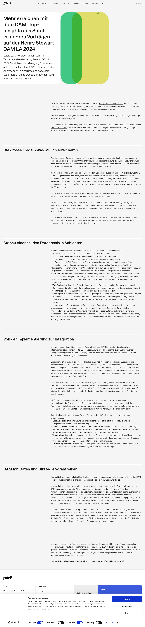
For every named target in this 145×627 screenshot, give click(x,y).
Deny (127, 613)
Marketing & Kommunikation (14, 591)
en (140, 3)
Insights (76, 3)
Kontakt (105, 3)
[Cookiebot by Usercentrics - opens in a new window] (13, 622)
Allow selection (127, 606)
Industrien (54, 3)
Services (40, 3)
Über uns (65, 3)
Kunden (85, 3)
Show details (110, 623)
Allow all (127, 599)
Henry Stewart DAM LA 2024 (111, 103)
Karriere (95, 3)
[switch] (61, 622)
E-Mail (102, 589)
